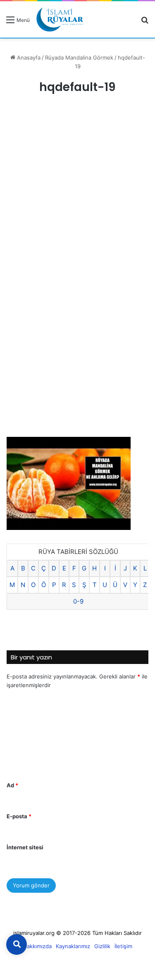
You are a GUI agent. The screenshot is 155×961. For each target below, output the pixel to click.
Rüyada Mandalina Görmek (79, 57)
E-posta (19, 816)
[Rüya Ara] (145, 22)
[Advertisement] (77, 190)
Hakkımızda (37, 946)
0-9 (78, 601)
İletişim (123, 946)
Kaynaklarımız (73, 946)
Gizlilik (102, 946)
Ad (12, 785)
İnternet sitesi (25, 847)
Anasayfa (28, 57)
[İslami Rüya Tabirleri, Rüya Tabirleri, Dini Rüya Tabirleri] (60, 19)
